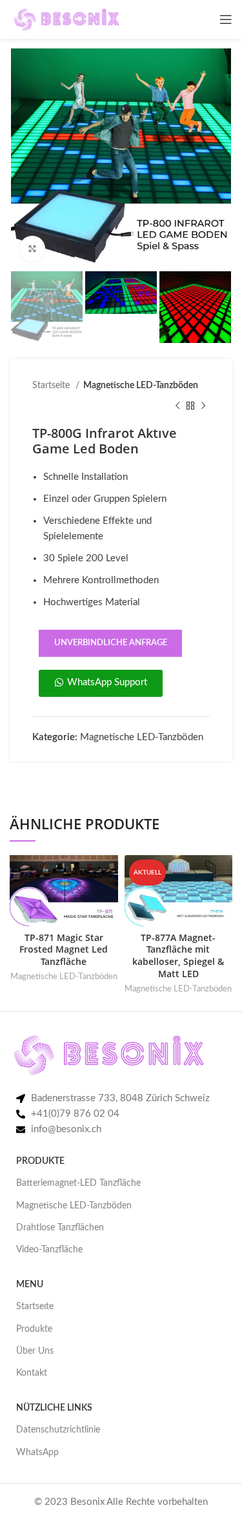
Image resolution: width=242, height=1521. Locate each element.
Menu (29, 1284)
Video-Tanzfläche (49, 1249)
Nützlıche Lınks (54, 1407)
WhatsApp (37, 1452)
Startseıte (35, 1306)
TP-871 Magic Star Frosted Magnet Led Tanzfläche (63, 950)
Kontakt (31, 1373)
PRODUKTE (40, 1161)
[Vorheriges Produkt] (177, 406)
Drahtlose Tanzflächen (60, 1227)
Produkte (34, 1329)
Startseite (52, 385)
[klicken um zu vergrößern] (32, 249)
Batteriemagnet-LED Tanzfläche (78, 1183)
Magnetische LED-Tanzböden (140, 385)
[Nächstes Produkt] (203, 406)
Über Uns (35, 1351)
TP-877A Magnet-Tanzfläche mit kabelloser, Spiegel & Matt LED (178, 956)
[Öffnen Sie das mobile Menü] (226, 19)
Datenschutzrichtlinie (58, 1429)
